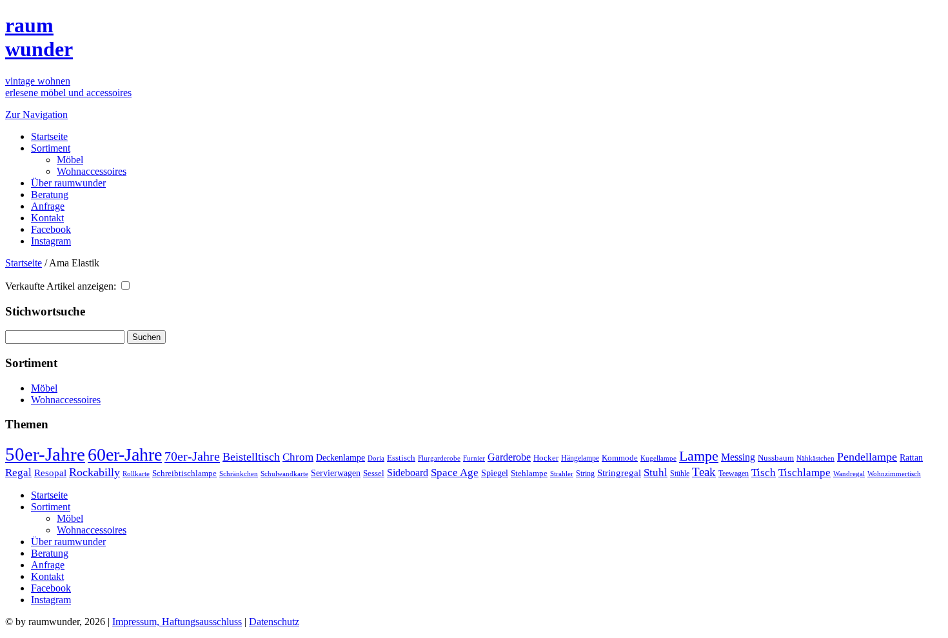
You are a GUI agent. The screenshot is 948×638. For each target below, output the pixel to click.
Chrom (297, 457)
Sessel (373, 473)
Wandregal (849, 473)
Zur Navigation (36, 114)
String (585, 474)
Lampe (698, 456)
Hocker (545, 458)
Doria (376, 458)
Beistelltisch (251, 456)
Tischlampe (804, 472)
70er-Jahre (192, 456)
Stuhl (655, 472)
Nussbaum (776, 458)
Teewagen (733, 473)
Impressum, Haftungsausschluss (177, 621)
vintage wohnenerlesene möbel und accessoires (68, 86)
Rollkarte (136, 473)
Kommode (620, 458)
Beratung (49, 194)
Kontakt (47, 217)
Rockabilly (94, 472)
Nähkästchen (815, 458)
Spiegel (494, 473)
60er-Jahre (125, 454)
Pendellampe (867, 456)
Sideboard (407, 472)
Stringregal (619, 473)
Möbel (70, 159)
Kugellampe (658, 458)
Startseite (49, 136)
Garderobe (509, 457)
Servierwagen (335, 473)
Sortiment (50, 148)
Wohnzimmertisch (894, 473)
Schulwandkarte (284, 473)
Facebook (51, 229)
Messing (738, 457)
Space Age (455, 472)
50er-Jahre (45, 454)
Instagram (51, 240)
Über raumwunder (68, 182)
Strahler (561, 473)
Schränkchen (238, 473)
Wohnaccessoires (91, 171)
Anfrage (47, 206)
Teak (704, 472)
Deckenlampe (340, 457)
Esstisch (401, 458)
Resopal (50, 473)
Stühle (679, 473)
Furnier (474, 458)
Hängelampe (580, 458)
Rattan (911, 457)
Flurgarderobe (439, 458)
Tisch (763, 472)
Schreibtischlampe (184, 473)
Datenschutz (274, 621)
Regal (18, 472)
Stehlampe (529, 473)
